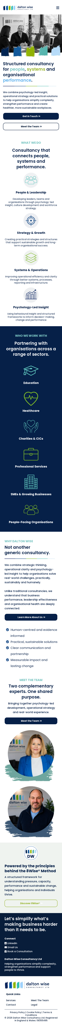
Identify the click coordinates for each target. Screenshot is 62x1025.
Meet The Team (40, 1000)
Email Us (13, 947)
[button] (57, 8)
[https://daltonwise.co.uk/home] (18, 8)
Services (11, 1000)
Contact (11, 1004)
